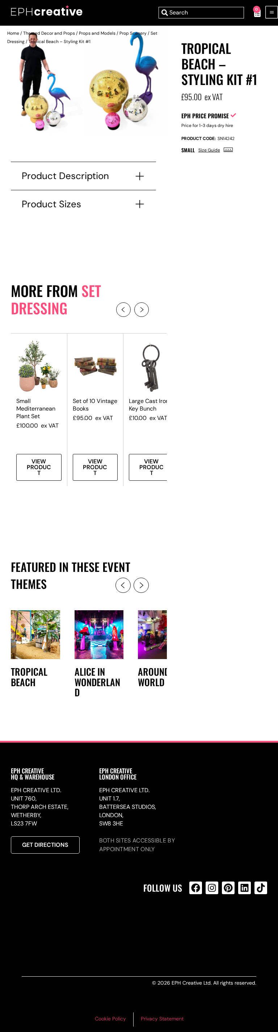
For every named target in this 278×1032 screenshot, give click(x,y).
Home (13, 33)
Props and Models (97, 33)
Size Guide (209, 150)
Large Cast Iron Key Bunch (149, 404)
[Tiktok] (260, 888)
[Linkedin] (244, 888)
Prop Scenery (133, 33)
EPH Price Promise (205, 115)
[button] (123, 309)
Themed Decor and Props (49, 33)
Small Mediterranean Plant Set (35, 408)
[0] (253, 12)
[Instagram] (212, 888)
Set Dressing (56, 299)
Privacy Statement (162, 1018)
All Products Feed (197, 919)
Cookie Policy (110, 1018)
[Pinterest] (228, 888)
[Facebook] (195, 888)
